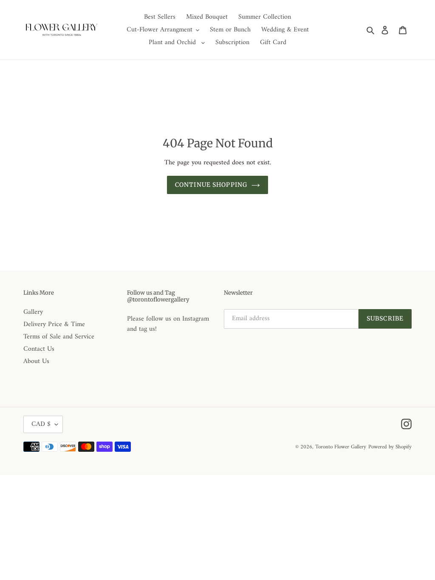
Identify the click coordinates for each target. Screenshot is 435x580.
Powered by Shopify (390, 447)
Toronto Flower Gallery (340, 447)
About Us (36, 361)
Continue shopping (211, 185)
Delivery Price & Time (54, 324)
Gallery (33, 312)
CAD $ (41, 424)
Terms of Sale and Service (58, 337)
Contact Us (38, 349)
